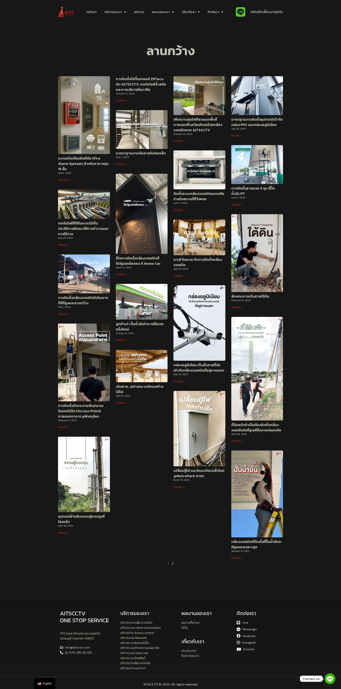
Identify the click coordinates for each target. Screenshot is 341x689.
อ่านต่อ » (63, 179)
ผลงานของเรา (161, 11)
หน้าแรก (92, 11)
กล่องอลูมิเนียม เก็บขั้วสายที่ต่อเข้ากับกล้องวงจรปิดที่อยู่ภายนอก (198, 367)
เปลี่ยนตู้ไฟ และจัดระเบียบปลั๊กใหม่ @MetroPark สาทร (198, 473)
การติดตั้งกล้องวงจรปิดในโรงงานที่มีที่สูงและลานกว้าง (83, 300)
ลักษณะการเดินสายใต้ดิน (250, 296)
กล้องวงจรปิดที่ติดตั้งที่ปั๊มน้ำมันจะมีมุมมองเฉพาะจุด (256, 544)
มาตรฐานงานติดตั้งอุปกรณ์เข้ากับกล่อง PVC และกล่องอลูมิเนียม (257, 122)
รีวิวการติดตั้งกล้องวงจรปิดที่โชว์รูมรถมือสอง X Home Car (138, 260)
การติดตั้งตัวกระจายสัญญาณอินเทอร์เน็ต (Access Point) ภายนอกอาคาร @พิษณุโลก (80, 411)
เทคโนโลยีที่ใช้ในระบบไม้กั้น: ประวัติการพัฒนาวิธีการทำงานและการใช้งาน (83, 229)
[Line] (330, 678)
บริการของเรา (113, 11)
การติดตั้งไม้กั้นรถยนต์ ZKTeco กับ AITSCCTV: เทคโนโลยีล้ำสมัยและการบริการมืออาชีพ (141, 84)
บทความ (139, 11)
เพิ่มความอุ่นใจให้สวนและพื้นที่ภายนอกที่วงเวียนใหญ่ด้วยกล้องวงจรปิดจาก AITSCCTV (197, 125)
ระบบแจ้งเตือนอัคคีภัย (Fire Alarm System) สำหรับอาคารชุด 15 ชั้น (83, 164)
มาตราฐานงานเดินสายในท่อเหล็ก (141, 153)
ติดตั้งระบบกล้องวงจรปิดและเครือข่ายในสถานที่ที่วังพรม (198, 196)
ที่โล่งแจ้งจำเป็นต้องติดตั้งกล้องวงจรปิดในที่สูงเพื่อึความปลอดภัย (256, 427)
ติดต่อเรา (213, 11)
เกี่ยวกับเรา (189, 11)
